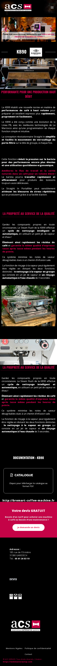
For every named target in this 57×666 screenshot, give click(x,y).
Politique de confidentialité (38, 648)
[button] (6, 29)
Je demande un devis (28, 527)
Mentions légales (14, 648)
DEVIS (13, 579)
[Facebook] (15, 596)
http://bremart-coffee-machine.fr (28, 500)
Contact (28, 654)
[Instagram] (11, 596)
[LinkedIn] (20, 596)
